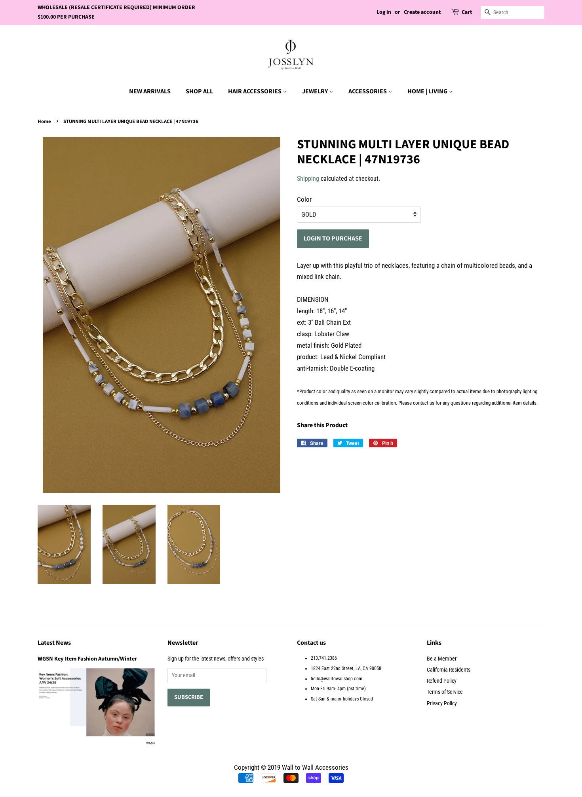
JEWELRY (315, 91)
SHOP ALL (199, 91)
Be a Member (441, 658)
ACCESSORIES (368, 91)
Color (304, 199)
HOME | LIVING (428, 91)
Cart (467, 12)
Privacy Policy (442, 703)
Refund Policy (441, 681)
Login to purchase (333, 238)
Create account (422, 12)
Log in (384, 12)
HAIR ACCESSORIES (255, 91)
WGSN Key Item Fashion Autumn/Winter (87, 659)
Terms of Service (445, 692)
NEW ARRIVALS (150, 91)
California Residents (448, 669)
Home (44, 121)
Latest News (54, 642)
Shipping (308, 178)
